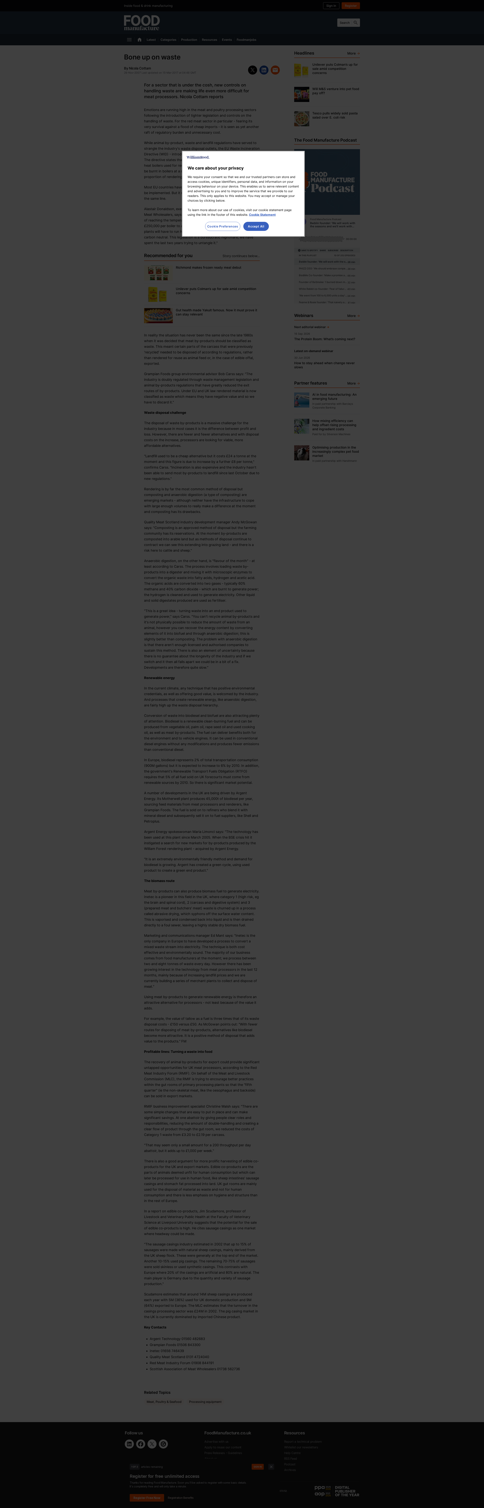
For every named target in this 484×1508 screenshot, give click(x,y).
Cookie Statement (262, 215)
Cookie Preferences (222, 226)
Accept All (256, 226)
